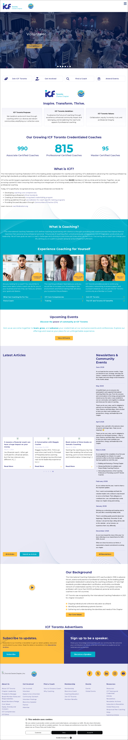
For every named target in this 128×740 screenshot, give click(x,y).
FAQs (108, 712)
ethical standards (30, 195)
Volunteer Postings (29, 699)
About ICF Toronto (8, 688)
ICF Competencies (8, 712)
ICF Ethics (5, 714)
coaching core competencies (25, 193)
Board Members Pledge (10, 701)
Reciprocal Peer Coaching (116, 709)
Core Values (6, 704)
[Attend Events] (99, 78)
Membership (69, 688)
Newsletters (111, 699)
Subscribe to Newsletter (115, 704)
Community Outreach (30, 696)
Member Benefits (71, 699)
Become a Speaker (29, 702)
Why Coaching (49, 691)
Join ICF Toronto (70, 696)
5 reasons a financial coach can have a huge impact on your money (17, 444)
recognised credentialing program (39, 197)
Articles (109, 696)
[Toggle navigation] (125, 3)
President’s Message (9, 694)
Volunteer (26, 691)
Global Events (91, 691)
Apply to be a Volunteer (31, 694)
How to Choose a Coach (52, 688)
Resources (110, 688)
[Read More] (30, 467)
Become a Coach (71, 691)
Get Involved (27, 688)
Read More (8, 466)
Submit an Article (113, 715)
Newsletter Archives (114, 701)
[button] (2, 40)
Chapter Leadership (9, 691)
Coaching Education (72, 694)
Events (88, 688)
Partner (25, 705)
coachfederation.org (20, 206)
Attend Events (112, 79)
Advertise (26, 707)
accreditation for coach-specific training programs (45, 200)
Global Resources (113, 707)
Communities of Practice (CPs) (46, 202)
